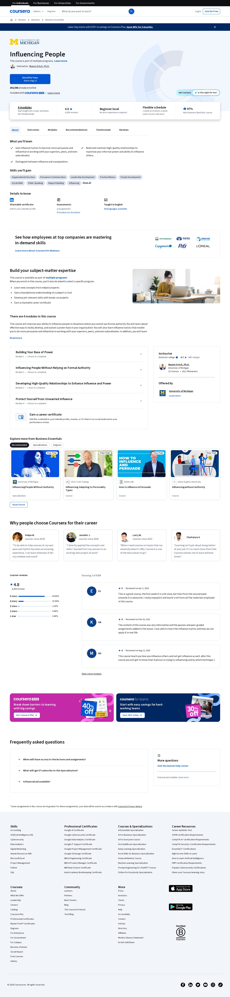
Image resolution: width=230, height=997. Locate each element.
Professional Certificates (22, 919)
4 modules (25, 107)
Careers (14, 905)
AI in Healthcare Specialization (132, 844)
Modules (52, 130)
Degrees (14, 928)
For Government (18, 937)
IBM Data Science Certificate (77, 867)
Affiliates (122, 933)
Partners (68, 895)
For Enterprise (17, 933)
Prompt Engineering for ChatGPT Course (137, 867)
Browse (22, 19)
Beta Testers (70, 900)
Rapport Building (56, 183)
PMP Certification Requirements (187, 863)
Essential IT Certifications (184, 849)
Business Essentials (55, 19)
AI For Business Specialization (132, 835)
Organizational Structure (23, 177)
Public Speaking (35, 183)
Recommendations (76, 130)
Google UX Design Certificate (77, 853)
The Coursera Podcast (74, 909)
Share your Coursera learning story (188, 872)
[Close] (215, 27)
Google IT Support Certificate (78, 844)
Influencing (74, 183)
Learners (68, 890)
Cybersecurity (17, 839)
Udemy (13, 961)
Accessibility (124, 914)
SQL (12, 872)
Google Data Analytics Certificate (79, 839)
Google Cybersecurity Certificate (79, 835)
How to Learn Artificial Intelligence (188, 858)
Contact (121, 919)
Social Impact (16, 951)
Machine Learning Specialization (133, 863)
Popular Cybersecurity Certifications (189, 867)
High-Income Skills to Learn (184, 853)
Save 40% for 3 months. (140, 27)
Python (13, 867)
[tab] (19, 445)
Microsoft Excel (17, 858)
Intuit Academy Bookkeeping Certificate (83, 872)
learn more (184, 777)
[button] (51, 11)
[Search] (131, 11)
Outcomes (33, 130)
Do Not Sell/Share (126, 942)
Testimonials (103, 130)
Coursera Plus (16, 914)
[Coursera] (20, 11)
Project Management (20, 863)
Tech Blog (69, 914)
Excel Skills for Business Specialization (136, 853)
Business (35, 19)
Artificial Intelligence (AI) (21, 835)
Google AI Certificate (74, 830)
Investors (122, 895)
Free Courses (16, 956)
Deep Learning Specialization (131, 849)
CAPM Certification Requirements (187, 835)
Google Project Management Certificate (83, 849)
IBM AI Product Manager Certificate (80, 863)
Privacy (121, 905)
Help (120, 909)
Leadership (15, 900)
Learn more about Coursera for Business (37, 250)
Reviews (123, 130)
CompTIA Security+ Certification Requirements (194, 844)
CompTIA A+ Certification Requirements (190, 839)
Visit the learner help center (172, 766)
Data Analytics (17, 844)
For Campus (16, 942)
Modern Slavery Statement (130, 937)
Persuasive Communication (53, 177)
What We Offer (17, 895)
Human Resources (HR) (21, 853)
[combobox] (91, 11)
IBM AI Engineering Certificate (78, 858)
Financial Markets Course (129, 858)
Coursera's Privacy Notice (130, 806)
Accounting (15, 830)
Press (121, 890)
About (15, 130)
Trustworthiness (107, 177)
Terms (121, 900)
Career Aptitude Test (182, 830)
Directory (122, 928)
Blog (66, 905)
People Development (131, 177)
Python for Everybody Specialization (135, 872)
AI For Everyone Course (129, 839)
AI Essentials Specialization (130, 830)
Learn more (54, 93)
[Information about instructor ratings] (177, 357)
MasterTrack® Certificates (22, 923)
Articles (121, 923)
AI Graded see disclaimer (68, 212)
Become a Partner (18, 947)
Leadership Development (83, 177)
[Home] (11, 20)
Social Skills (17, 183)
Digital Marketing (18, 849)
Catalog (14, 909)
